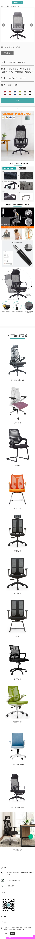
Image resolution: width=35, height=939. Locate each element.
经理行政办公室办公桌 (17, 380)
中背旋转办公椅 (17, 722)
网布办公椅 (17, 594)
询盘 (17, 101)
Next (31, 25)
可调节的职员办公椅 (17, 764)
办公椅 (7, 6)
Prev (3, 25)
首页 (2, 6)
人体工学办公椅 (17, 850)
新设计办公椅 (17, 423)
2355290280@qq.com (13, 880)
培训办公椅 (17, 508)
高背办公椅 (17, 551)
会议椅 (17, 465)
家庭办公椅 (17, 679)
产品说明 (7, 53)
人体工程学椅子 (16, 6)
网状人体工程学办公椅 (17, 807)
